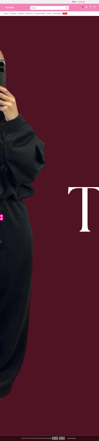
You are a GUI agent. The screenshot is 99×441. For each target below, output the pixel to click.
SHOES (49, 13)
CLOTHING (13, 13)
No (62, 438)
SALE (64, 13)
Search (67, 8)
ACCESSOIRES (57, 13)
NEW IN (6, 13)
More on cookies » (72, 438)
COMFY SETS (29, 13)
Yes (55, 438)
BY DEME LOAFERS (39, 13)
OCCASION (21, 13)
